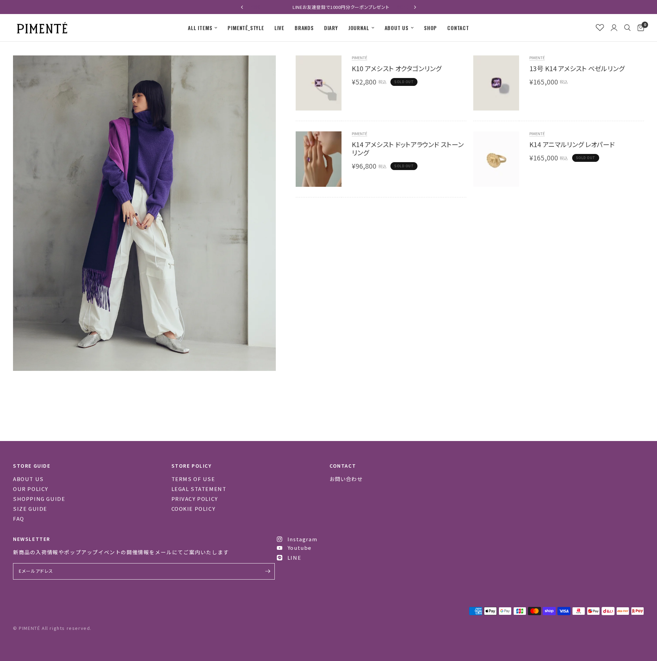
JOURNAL (358, 27)
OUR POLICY (30, 488)
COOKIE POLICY (193, 508)
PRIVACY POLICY (194, 498)
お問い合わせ (346, 478)
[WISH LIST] (599, 27)
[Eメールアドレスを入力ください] (268, 571)
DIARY (331, 27)
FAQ (18, 518)
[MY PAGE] (614, 27)
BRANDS (304, 27)
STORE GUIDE (32, 465)
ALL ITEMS (200, 27)
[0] (639, 27)
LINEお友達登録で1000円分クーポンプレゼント (328, 7)
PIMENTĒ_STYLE (246, 27)
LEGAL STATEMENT (199, 488)
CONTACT (458, 27)
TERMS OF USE (193, 478)
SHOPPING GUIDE (39, 498)
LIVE (279, 27)
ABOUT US (397, 27)
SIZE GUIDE (30, 508)
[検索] (627, 27)
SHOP (430, 27)
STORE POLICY (191, 465)
